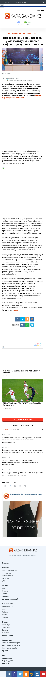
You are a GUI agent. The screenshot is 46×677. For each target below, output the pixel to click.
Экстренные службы (9, 648)
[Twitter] (22, 319)
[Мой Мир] (32, 319)
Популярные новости (23, 426)
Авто (4, 609)
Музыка (5, 591)
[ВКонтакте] (17, 319)
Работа (5, 612)
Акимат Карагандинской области (20, 80)
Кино (4, 588)
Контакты (8, 2)
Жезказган (6, 633)
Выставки (5, 596)
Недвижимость (7, 606)
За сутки (5, 429)
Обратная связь (15, 555)
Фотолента (6, 573)
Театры (5, 594)
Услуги (4, 615)
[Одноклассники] (27, 319)
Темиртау (6, 627)
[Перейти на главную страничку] (23, 18)
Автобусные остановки (11, 645)
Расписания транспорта (11, 643)
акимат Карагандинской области (22, 96)
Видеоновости (7, 576)
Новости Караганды (9, 570)
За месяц (12, 429)
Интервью (6, 578)
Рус (42, 10)
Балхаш (5, 630)
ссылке (15, 310)
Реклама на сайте (29, 555)
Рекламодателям (20, 2)
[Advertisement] (23, 124)
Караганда (6, 625)
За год (19, 429)
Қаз (38, 10)
